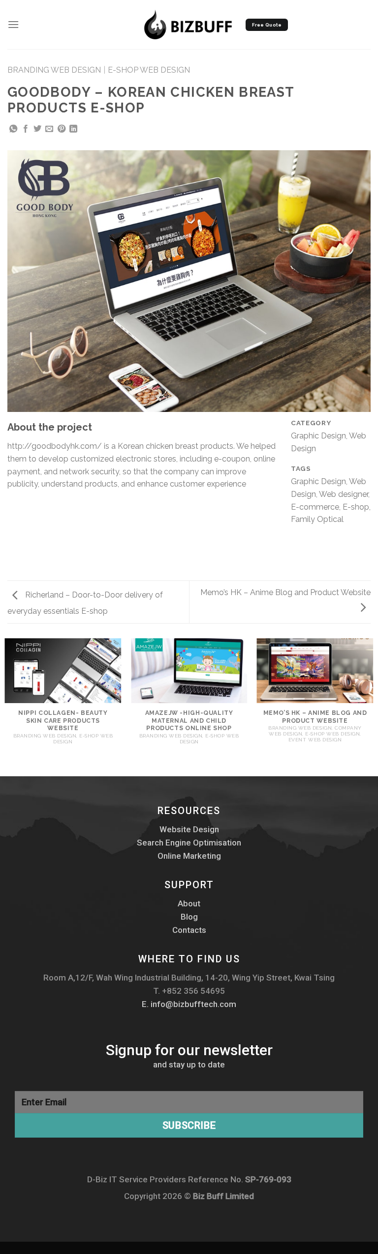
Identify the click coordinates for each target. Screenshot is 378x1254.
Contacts (189, 930)
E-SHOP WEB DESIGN (149, 70)
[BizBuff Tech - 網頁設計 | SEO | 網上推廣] (189, 24)
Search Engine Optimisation (189, 843)
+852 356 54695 (193, 991)
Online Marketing (189, 856)
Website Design (189, 829)
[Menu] (13, 24)
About (189, 904)
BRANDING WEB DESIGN (54, 70)
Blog (189, 917)
